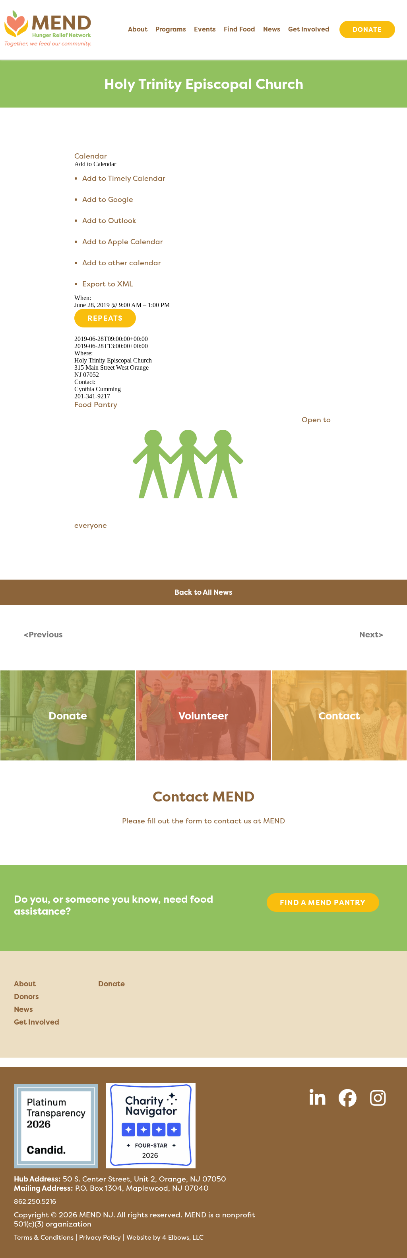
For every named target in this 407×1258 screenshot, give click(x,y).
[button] (95, 164)
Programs (170, 29)
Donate (367, 29)
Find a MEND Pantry (323, 902)
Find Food (239, 29)
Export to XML (107, 284)
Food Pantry (95, 405)
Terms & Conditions (44, 1237)
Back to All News (203, 592)
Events (205, 29)
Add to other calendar (121, 263)
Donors (26, 996)
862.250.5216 (35, 1201)
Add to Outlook (109, 220)
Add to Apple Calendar (122, 242)
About (137, 29)
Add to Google (107, 199)
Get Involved (308, 29)
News (271, 29)
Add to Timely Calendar (123, 178)
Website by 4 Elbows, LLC (165, 1237)
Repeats (105, 318)
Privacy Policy (100, 1237)
